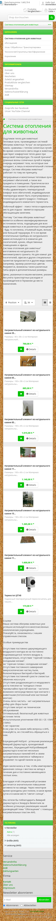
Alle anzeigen (13, 835)
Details (32, 349)
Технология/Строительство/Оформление (25, 51)
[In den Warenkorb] (21, 349)
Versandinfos (11, 88)
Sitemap (9, 85)
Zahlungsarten (11, 871)
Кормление (10, 56)
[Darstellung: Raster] (45, 302)
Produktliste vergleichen (17, 82)
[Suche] (52, 17)
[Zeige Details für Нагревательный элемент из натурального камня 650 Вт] (28, 361)
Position (12, 302)
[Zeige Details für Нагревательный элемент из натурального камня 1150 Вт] (28, 452)
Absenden (44, 899)
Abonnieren (12, 905)
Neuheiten (10, 76)
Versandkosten (37, 911)
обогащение (11, 43)
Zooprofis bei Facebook (16, 108)
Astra (9, 831)
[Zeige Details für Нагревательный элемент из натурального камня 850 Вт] (28, 408)
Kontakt (9, 70)
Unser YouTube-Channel (17, 111)
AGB (7, 94)
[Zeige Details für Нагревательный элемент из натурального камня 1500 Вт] (28, 499)
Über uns (9, 73)
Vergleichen (46, 312)
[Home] (4, 119)
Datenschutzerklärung (16, 91)
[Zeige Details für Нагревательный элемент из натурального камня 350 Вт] (28, 316)
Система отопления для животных (21, 24)
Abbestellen (30, 905)
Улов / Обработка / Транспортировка (23, 47)
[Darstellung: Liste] (50, 302)
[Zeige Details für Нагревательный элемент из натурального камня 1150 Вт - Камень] (28, 540)
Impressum (9, 887)
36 (29, 302)
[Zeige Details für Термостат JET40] (28, 584)
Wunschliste (10, 312)
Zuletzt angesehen (14, 79)
